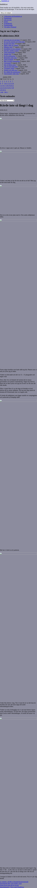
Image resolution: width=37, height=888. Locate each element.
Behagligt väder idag (10, 58)
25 (7, 88)
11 (7, 83)
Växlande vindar (9, 68)
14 (13, 83)
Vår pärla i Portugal (10, 27)
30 (3, 90)
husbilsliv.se (3, 4)
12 (9, 83)
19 (9, 85)
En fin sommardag (9, 56)
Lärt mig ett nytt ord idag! (12, 40)
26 (9, 88)
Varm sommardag (9, 52)
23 (3, 88)
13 (11, 83)
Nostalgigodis (8, 25)
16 (3, 85)
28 (13, 88)
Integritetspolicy (5, 887)
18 (7, 85)
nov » (6, 92)
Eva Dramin (14, 882)
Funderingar (8, 18)
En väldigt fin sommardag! (12, 72)
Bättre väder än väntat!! (11, 45)
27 (11, 88)
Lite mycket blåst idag (11, 66)
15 (1, 85)
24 (5, 88)
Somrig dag (7, 54)
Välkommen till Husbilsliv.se (13, 16)
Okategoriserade (23, 882)
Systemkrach (8, 23)
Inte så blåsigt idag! (10, 65)
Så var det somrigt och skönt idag (14, 42)
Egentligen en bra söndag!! (12, 49)
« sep (1, 92)
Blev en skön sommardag (12, 61)
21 (13, 85)
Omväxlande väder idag (11, 74)
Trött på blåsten (9, 59)
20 (11, 85)
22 (1, 88)
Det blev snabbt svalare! (11, 50)
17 (5, 85)
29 (1, 90)
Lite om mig (8, 20)
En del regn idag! (9, 43)
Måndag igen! (8, 47)
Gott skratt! (7, 63)
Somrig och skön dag (10, 70)
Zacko (6, 21)
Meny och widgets (6, 13)
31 (5, 90)
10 (5, 83)
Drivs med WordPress (17, 887)
